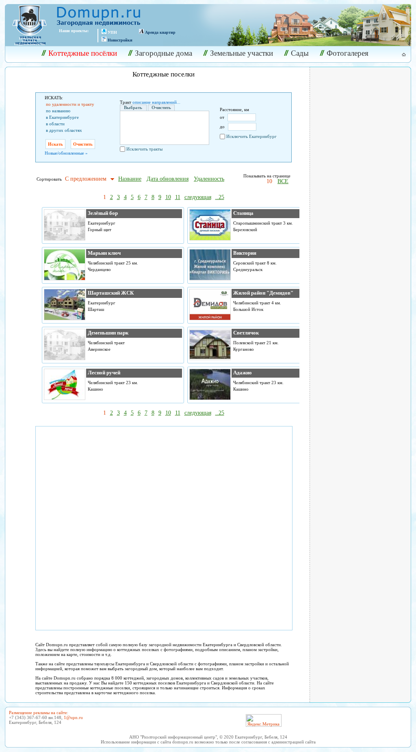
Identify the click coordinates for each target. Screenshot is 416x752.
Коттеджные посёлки (82, 53)
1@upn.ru (73, 717)
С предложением (85, 179)
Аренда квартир (160, 32)
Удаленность (209, 179)
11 (177, 197)
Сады (300, 53)
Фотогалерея (347, 53)
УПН (112, 32)
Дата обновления (167, 179)
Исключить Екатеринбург (251, 136)
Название (129, 179)
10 (269, 181)
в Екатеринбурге (62, 117)
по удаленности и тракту (70, 104)
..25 (219, 197)
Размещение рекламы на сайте (38, 712)
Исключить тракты (144, 148)
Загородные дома (163, 53)
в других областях (64, 130)
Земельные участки (241, 53)
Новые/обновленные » (66, 153)
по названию (58, 110)
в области (55, 123)
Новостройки (120, 40)
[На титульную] (399, 54)
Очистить (161, 107)
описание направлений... (156, 102)
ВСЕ (282, 181)
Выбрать (133, 107)
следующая (197, 197)
